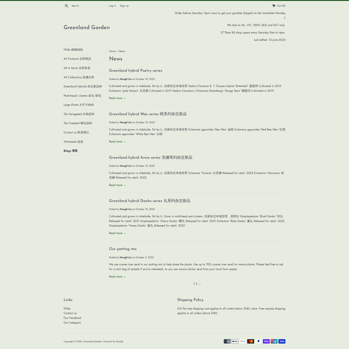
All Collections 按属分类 (79, 77)
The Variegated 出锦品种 (79, 114)
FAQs (67, 308)
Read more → (117, 98)
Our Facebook (72, 318)
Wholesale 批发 (73, 142)
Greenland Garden (87, 28)
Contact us (70, 313)
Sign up (124, 5)
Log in (112, 5)
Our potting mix (123, 249)
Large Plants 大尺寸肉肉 (79, 105)
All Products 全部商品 (77, 59)
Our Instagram (72, 322)
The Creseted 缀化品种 (78, 123)
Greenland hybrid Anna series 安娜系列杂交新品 (150, 158)
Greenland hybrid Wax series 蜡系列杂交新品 (148, 114)
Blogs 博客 (71, 151)
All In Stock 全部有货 (77, 68)
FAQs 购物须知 (73, 49)
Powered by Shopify (113, 341)
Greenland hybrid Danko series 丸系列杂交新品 (149, 201)
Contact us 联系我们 (76, 132)
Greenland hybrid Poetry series (135, 71)
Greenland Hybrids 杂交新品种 (83, 86)
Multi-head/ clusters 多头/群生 (82, 96)
